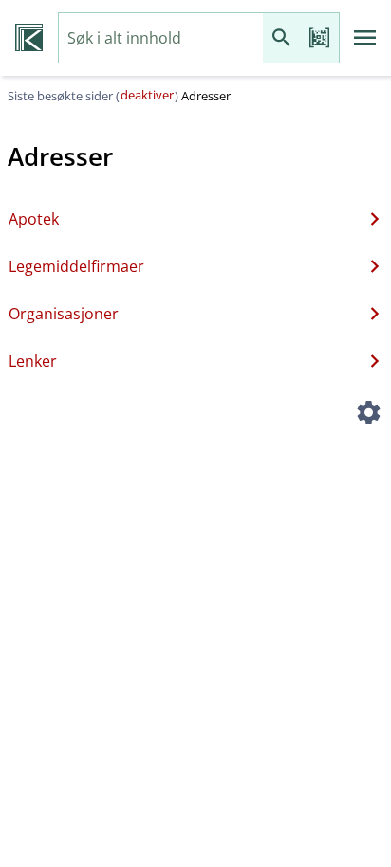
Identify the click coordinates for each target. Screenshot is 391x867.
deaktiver (147, 94)
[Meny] (365, 38)
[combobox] (161, 38)
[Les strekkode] (320, 38)
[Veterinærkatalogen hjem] (29, 38)
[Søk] (282, 38)
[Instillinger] (368, 415)
